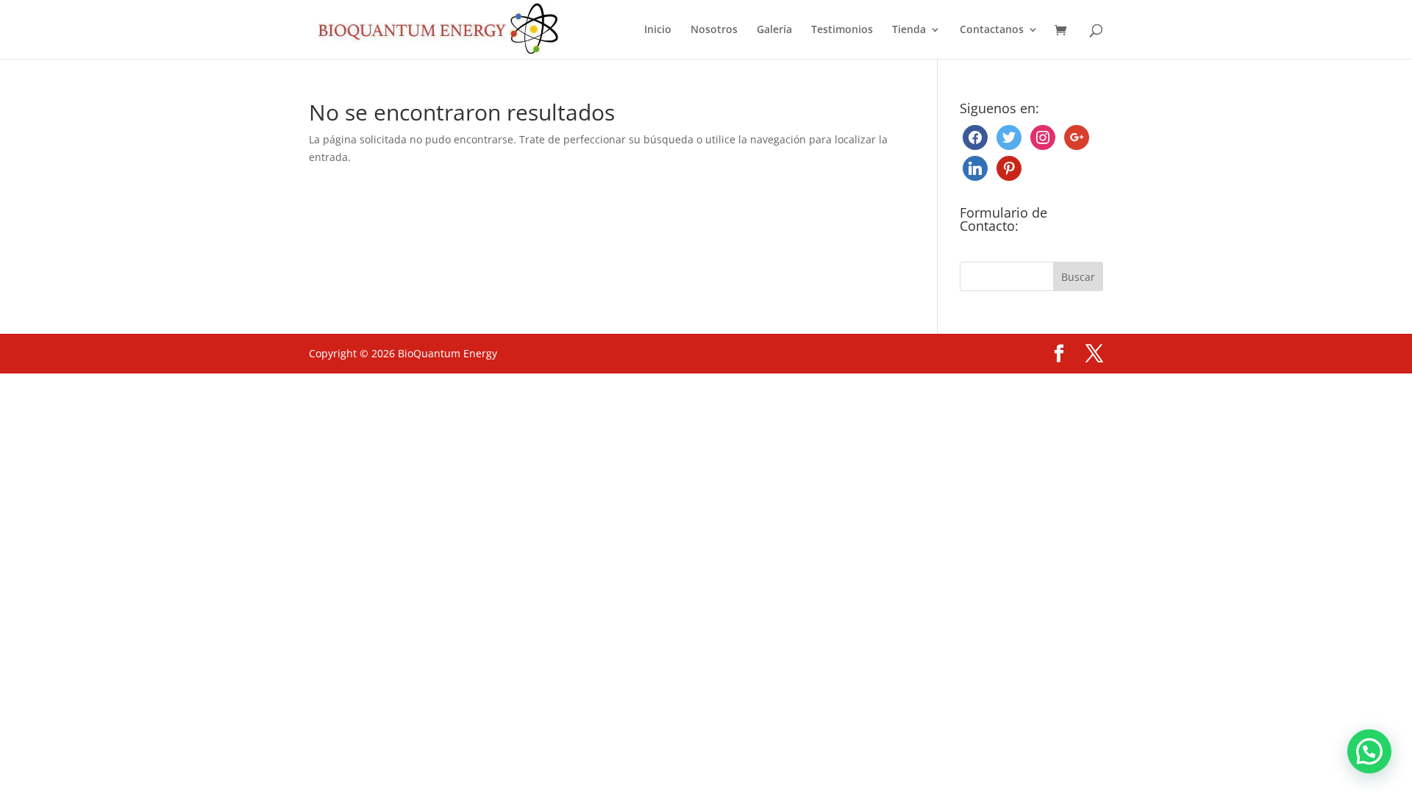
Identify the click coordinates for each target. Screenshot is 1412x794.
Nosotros (714, 30)
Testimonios (842, 30)
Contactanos (992, 30)
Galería (774, 30)
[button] (1369, 751)
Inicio (657, 30)
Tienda (909, 30)
